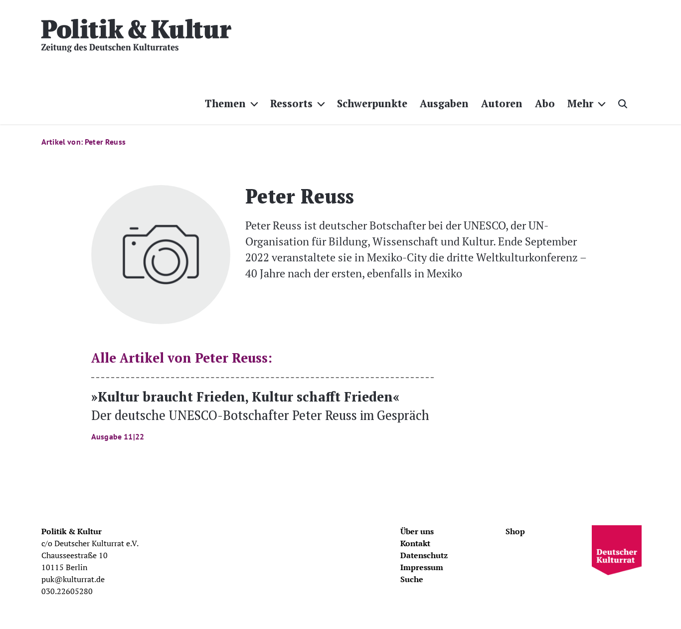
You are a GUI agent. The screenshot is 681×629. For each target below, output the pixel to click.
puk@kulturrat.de (73, 579)
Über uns (417, 531)
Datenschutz (424, 555)
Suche (411, 579)
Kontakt (415, 543)
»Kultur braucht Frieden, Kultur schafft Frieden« (260, 414)
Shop (515, 531)
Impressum (421, 567)
